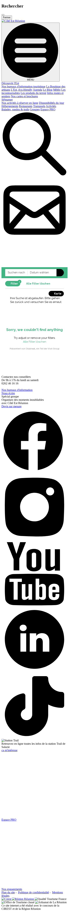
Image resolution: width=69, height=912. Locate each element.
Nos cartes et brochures (24, 96)
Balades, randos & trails (15, 109)
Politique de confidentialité (33, 892)
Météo (57, 89)
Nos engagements (11, 889)
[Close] (2, 14)
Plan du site (8, 892)
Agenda (37, 89)
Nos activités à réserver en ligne (19, 102)
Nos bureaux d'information (17, 389)
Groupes (35, 109)
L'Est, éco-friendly (21, 89)
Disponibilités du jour (51, 102)
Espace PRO (47, 109)
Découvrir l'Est (10, 83)
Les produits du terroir (33, 93)
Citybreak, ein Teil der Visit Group (42, 348)
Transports (39, 106)
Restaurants (25, 106)
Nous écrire (8, 393)
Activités (51, 106)
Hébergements (9, 106)
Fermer (6, 17)
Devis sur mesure (11, 406)
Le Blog (47, 89)
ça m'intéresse (9, 750)
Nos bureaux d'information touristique (23, 86)
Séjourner (7, 99)
